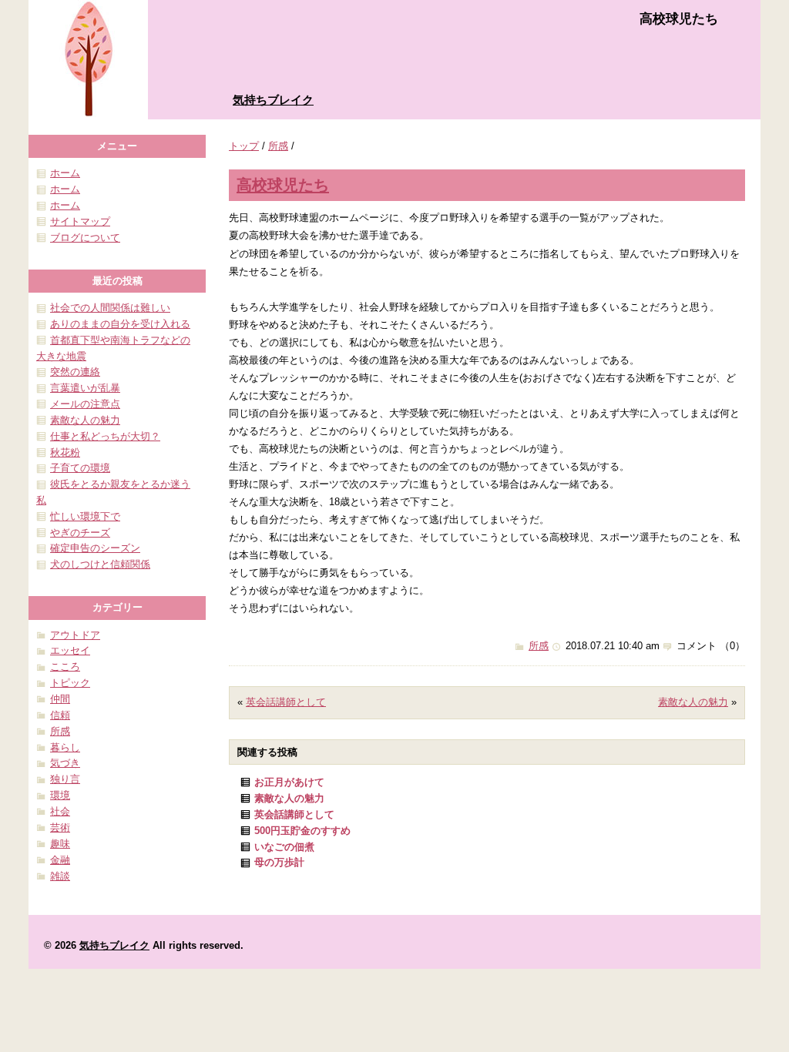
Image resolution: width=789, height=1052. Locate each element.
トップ (244, 146)
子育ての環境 (80, 468)
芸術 (60, 827)
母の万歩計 (279, 862)
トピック (70, 682)
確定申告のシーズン (95, 548)
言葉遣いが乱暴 (85, 388)
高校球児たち (283, 184)
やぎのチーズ (80, 532)
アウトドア (75, 635)
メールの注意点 (85, 404)
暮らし (65, 747)
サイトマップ (80, 221)
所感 (278, 146)
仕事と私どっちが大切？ (105, 436)
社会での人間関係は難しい (110, 307)
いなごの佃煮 (284, 847)
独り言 (65, 779)
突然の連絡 (75, 371)
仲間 (60, 699)
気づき (65, 763)
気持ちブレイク (273, 99)
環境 (60, 795)
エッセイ (70, 650)
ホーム (65, 173)
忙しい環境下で (85, 516)
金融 (60, 860)
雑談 (60, 876)
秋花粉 (65, 452)
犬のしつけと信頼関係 (100, 564)
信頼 (60, 715)
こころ (65, 666)
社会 (60, 811)
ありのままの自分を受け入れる (120, 324)
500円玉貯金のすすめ (302, 830)
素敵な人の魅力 (693, 702)
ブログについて (85, 237)
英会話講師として (286, 702)
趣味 (60, 843)
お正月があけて (289, 782)
